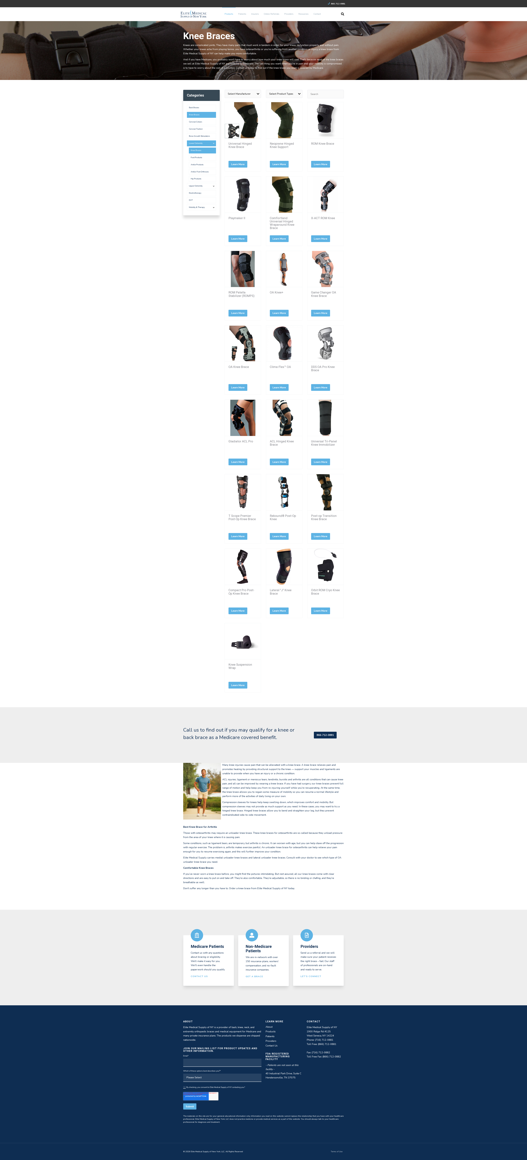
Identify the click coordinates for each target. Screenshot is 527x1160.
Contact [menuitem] (317, 13)
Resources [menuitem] (303, 13)
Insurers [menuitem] (255, 13)
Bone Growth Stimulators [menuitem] (199, 136)
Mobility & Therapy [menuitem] (197, 207)
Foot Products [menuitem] (196, 157)
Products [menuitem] (229, 13)
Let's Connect (311, 976)
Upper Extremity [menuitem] (196, 186)
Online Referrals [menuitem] (271, 13)
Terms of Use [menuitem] (337, 1151)
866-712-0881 (337, 3)
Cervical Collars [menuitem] (195, 122)
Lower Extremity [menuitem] (196, 143)
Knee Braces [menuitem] (194, 114)
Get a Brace (254, 976)
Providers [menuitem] (288, 13)
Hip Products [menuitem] (196, 178)
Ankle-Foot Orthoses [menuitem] (200, 171)
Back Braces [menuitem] (194, 107)
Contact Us (199, 976)
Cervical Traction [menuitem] (196, 129)
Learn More (238, 164)
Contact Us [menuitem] (271, 1045)
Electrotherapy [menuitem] (195, 193)
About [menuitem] (269, 1026)
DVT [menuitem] (191, 200)
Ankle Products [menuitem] (197, 164)
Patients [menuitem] (242, 13)
